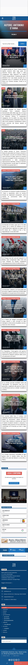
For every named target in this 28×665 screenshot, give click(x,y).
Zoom (10, 48)
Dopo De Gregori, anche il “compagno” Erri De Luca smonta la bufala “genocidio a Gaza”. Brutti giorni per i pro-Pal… (14, 370)
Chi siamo (5, 626)
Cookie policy (16, 656)
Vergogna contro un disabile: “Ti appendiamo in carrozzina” (14, 97)
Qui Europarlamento (8, 620)
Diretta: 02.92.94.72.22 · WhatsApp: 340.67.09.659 (15, 594)
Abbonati (5, 622)
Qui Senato (6, 617)
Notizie (4, 613)
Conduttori (6, 628)
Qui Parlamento (6, 614)
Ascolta (5, 607)
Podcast (5, 611)
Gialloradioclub (6, 511)
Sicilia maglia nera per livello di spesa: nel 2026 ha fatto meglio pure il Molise (14, 212)
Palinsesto (5, 609)
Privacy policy (6, 656)
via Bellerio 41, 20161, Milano (10, 599)
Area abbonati (7, 624)
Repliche (4, 529)
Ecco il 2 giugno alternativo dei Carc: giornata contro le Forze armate (14, 277)
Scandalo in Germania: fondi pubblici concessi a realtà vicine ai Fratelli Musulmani (14, 245)
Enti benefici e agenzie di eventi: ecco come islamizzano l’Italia (14, 138)
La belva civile (5, 515)
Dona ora (5, 632)
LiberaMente (5, 520)
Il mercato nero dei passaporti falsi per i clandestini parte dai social (14, 442)
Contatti (5, 630)
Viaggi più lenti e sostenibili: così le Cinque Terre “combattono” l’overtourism (14, 179)
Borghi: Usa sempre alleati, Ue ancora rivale (14, 56)
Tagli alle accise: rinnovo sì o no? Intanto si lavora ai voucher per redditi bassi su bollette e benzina (14, 338)
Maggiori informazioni (14, 483)
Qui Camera (6, 618)
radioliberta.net (7, 591)
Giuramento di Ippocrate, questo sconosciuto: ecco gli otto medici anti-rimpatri (14, 307)
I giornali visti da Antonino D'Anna (10, 170)
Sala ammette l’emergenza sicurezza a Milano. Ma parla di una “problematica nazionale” (14, 403)
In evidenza (5, 48)
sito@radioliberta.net (8, 597)
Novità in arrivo (6, 525)
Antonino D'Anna (17, 27)
